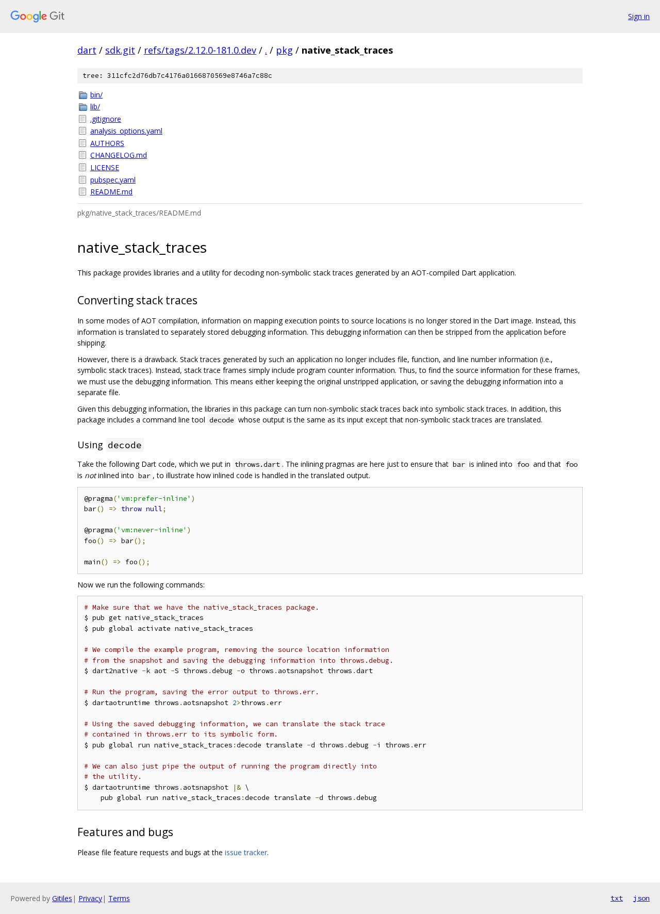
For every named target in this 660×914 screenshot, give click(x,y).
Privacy (90, 898)
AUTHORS (107, 143)
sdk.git (120, 50)
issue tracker (246, 852)
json (641, 898)
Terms (119, 898)
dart (86, 50)
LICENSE (104, 167)
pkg (284, 50)
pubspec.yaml (113, 180)
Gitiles (62, 898)
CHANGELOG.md (118, 155)
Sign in (639, 16)
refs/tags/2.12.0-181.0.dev (200, 50)
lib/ (95, 106)
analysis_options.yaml (126, 131)
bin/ (96, 95)
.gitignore (105, 119)
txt (616, 898)
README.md (111, 192)
